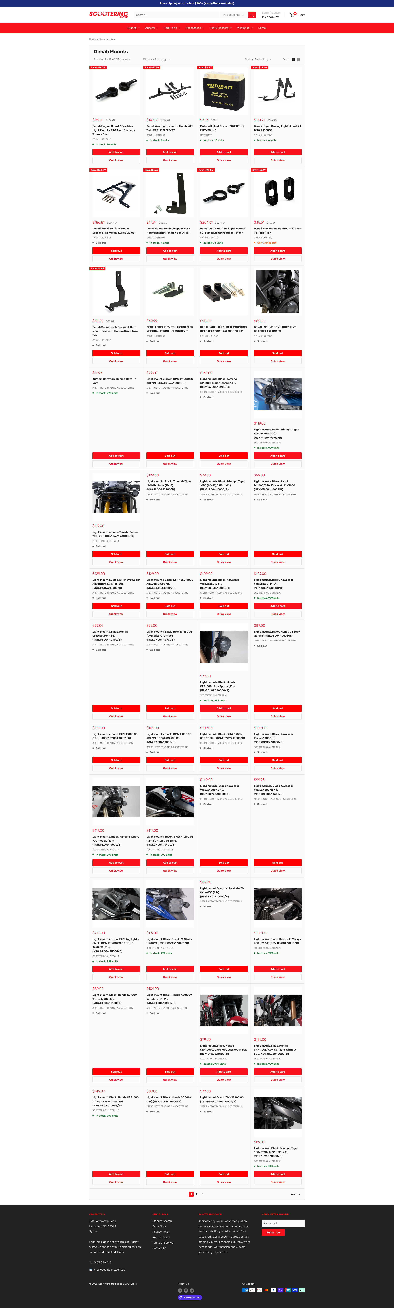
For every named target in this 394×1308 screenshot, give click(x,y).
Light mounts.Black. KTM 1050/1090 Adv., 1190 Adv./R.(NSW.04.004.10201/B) (169, 583)
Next (293, 1194)
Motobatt (206, 135)
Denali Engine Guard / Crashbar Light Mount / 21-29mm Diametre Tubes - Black (113, 130)
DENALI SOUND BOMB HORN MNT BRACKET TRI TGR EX (275, 329)
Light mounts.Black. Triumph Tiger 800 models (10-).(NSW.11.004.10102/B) (276, 433)
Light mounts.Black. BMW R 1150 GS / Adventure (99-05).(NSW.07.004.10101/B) (169, 635)
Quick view (116, 160)
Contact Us (159, 1248)
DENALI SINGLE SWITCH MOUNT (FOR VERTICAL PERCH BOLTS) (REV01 (169, 329)
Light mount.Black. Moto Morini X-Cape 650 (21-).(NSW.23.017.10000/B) (222, 892)
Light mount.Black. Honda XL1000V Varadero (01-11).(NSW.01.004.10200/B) (169, 999)
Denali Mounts (107, 39)
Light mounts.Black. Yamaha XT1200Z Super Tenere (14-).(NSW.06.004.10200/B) (218, 383)
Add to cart (116, 152)
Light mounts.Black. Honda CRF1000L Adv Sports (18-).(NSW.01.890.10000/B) (217, 686)
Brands (132, 28)
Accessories (193, 28)
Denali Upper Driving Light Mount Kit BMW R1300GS (277, 128)
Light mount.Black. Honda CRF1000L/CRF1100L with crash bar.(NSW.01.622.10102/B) (223, 1049)
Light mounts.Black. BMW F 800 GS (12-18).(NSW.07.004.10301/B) (114, 736)
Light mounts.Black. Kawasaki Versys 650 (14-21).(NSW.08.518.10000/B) (273, 583)
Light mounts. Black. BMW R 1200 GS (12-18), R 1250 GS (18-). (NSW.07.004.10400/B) (169, 840)
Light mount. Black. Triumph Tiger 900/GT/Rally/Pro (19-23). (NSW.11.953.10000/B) (276, 1152)
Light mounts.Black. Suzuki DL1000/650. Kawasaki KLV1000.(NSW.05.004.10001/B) (275, 485)
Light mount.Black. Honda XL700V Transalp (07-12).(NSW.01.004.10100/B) (114, 999)
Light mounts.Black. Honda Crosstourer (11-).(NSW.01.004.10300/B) (110, 635)
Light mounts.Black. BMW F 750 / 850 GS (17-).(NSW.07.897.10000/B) (222, 736)
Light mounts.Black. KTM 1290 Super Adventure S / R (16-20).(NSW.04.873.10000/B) (116, 583)
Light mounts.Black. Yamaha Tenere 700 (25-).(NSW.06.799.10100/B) (115, 534)
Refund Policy (161, 1237)
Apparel (150, 28)
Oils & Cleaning (219, 28)
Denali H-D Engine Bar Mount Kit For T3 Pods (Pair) (277, 230)
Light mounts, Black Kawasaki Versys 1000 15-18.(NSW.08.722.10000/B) (219, 790)
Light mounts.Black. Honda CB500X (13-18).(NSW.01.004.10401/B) (277, 633)
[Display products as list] (298, 59)
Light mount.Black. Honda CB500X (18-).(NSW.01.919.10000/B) (168, 1099)
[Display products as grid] (293, 59)
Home (92, 39)
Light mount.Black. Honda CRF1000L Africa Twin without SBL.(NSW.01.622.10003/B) (116, 1101)
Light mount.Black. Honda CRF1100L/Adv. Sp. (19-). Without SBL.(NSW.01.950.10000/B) (275, 1049)
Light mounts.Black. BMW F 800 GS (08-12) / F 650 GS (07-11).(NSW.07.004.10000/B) (168, 738)
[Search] (252, 15)
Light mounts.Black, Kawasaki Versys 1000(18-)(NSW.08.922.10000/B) (273, 738)
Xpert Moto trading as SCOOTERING (113, 387)
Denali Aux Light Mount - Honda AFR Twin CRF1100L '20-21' (169, 128)
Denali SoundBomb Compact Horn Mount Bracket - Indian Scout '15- (168, 230)
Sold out (116, 250)
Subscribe (273, 1232)
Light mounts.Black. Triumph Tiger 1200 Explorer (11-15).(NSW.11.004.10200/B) (168, 485)
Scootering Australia (267, 442)
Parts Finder (159, 1226)
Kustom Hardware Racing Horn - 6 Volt (114, 380)
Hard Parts (170, 28)
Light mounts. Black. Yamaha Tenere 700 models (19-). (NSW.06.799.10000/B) (115, 840)
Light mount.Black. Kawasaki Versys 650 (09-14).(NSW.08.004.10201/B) (277, 941)
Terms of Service (162, 1242)
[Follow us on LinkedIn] (192, 1290)
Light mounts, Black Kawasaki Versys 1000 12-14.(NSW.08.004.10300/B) (273, 790)
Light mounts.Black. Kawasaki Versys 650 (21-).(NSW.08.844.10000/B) (219, 583)
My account (270, 17)
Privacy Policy (161, 1231)
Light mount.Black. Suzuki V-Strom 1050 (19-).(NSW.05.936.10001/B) (169, 941)
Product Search (162, 1221)
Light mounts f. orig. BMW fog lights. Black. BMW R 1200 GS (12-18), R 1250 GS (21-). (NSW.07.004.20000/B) (115, 945)
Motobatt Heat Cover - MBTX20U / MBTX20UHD (222, 128)
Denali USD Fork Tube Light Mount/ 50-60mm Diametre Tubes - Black (222, 230)
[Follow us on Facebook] (180, 1290)
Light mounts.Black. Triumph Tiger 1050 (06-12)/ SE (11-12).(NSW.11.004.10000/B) (222, 485)
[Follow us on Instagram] (186, 1290)
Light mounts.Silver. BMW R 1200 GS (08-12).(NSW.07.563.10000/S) (169, 380)
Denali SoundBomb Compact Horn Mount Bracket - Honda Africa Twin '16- (115, 331)
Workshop (243, 28)
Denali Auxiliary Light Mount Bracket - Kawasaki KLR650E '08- (114, 230)
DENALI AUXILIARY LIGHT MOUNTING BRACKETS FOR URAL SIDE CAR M (223, 329)
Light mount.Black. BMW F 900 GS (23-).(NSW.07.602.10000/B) (222, 1099)
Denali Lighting (101, 139)
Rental (262, 28)
